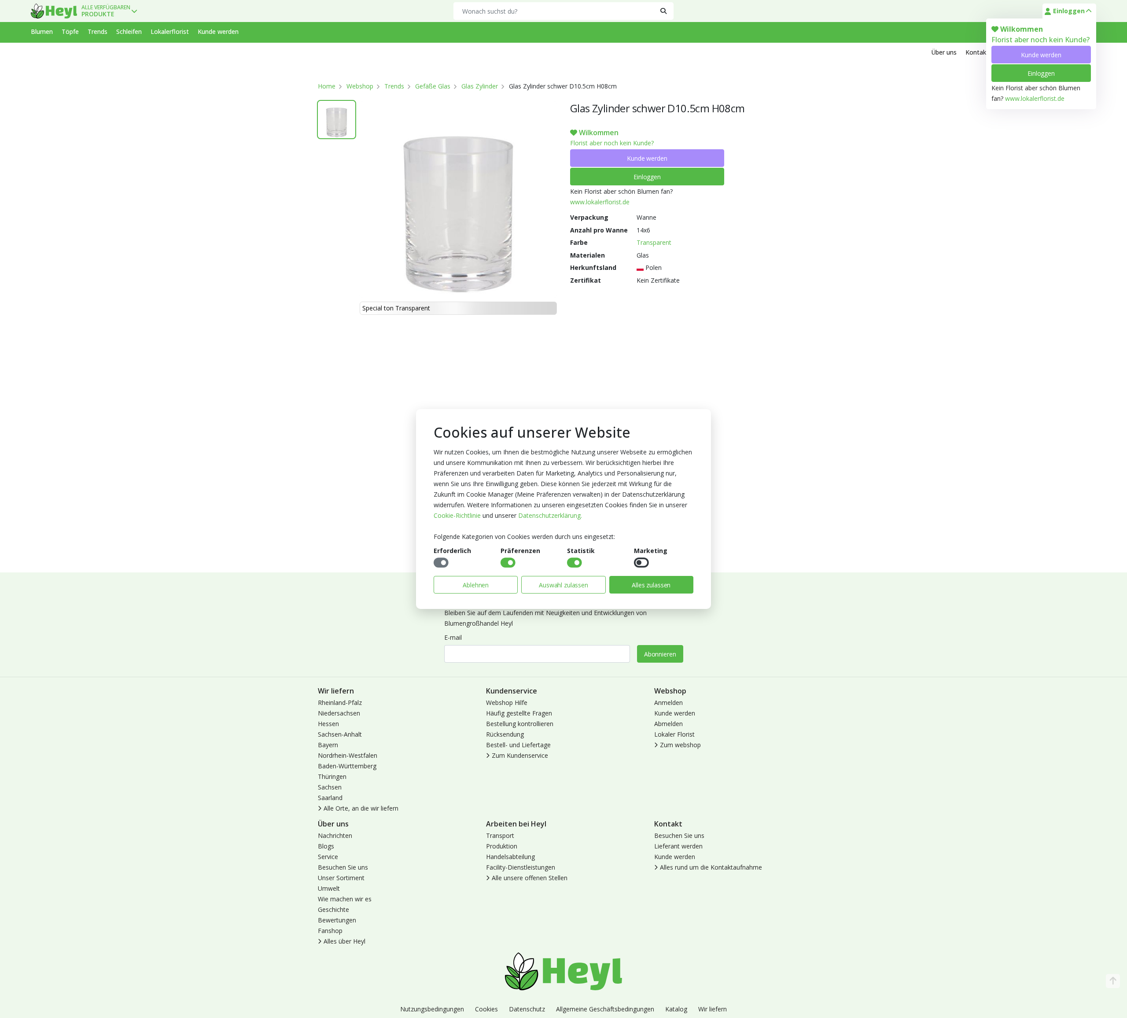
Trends (97, 31)
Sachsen (330, 787)
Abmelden (668, 723)
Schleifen (129, 31)
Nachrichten (335, 835)
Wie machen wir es (345, 899)
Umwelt (329, 888)
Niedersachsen (339, 713)
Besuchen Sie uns (343, 867)
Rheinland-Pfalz (340, 702)
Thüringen (332, 776)
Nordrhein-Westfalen (347, 755)
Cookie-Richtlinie (457, 515)
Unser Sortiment (341, 878)
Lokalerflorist (170, 31)
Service (328, 856)
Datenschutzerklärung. (550, 515)
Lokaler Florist (674, 734)
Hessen (328, 723)
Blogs (326, 846)
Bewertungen (337, 920)
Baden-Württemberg (347, 766)
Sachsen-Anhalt (340, 734)
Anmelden (668, 702)
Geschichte (333, 909)
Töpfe (70, 31)
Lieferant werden (678, 846)
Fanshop (330, 930)
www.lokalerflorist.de (1034, 98)
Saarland (330, 797)
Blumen (42, 31)
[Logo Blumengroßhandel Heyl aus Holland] (54, 11)
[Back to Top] (1113, 981)
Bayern (328, 745)
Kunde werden (1041, 55)
